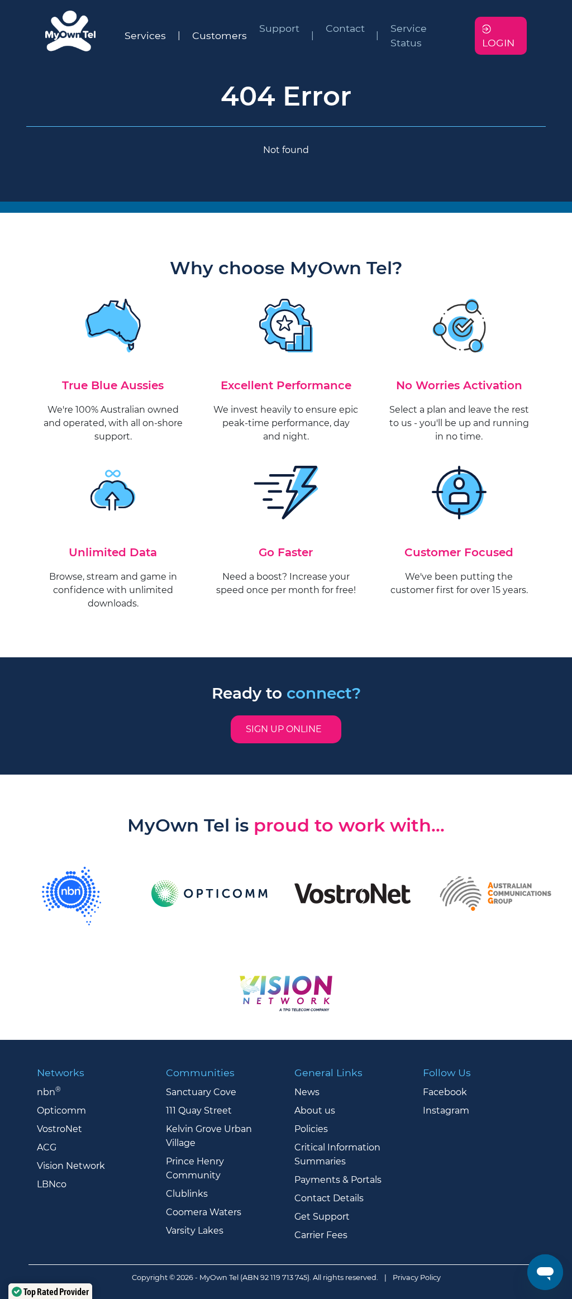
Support (279, 28)
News (307, 1092)
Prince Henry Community (195, 1168)
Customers (219, 35)
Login (498, 43)
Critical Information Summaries (337, 1154)
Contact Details (329, 1198)
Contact (345, 28)
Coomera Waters (203, 1212)
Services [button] (145, 35)
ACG (46, 1147)
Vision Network (71, 1165)
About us (314, 1110)
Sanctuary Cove (201, 1092)
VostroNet (59, 1129)
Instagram (446, 1110)
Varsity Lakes (194, 1230)
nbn (49, 1092)
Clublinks (187, 1193)
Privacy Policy (417, 1277)
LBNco (51, 1184)
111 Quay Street (199, 1110)
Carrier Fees (320, 1235)
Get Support (322, 1216)
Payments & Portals (338, 1179)
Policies (311, 1129)
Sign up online (286, 729)
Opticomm (61, 1110)
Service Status (408, 35)
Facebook (445, 1092)
